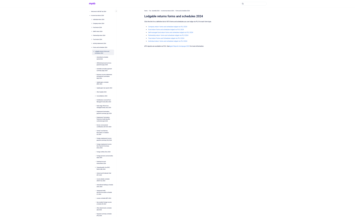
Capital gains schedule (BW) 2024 (102, 83)
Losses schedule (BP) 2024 (104, 198)
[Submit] (242, 3)
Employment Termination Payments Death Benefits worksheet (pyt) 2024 (103, 119)
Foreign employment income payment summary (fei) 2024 (104, 139)
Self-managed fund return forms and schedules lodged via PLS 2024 (170, 32)
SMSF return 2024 (97, 31)
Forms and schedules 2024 (100, 47)
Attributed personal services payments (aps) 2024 (104, 64)
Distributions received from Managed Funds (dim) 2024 (104, 100)
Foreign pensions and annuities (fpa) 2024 (105, 156)
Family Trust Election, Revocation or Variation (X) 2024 (103, 132)
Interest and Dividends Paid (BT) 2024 (104, 174)
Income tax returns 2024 (97, 15)
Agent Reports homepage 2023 (179, 46)
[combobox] (254, 3)
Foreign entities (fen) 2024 (103, 151)
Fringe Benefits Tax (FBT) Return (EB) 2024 (103, 168)
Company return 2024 (98, 23)
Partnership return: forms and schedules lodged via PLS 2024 (168, 35)
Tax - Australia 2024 (154, 10)
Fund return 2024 (97, 27)
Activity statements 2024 (99, 43)
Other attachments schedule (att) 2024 (104, 209)
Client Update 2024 (101, 92)
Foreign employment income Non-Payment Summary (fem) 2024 (104, 146)
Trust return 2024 (97, 39)
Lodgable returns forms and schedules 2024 (102, 52)
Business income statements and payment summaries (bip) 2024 (104, 76)
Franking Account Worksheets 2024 (101, 162)
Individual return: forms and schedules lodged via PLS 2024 (167, 41)
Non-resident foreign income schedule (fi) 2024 (104, 203)
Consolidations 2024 (102, 96)
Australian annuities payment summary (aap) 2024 (104, 69)
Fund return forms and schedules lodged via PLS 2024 (166, 29)
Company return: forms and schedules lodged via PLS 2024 (167, 27)
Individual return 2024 (98, 19)
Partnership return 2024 (99, 35)
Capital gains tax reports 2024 (104, 88)
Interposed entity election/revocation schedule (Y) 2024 (104, 192)
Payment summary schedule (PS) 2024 (104, 214)
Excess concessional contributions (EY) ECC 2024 (104, 126)
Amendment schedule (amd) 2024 (102, 58)
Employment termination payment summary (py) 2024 (104, 112)
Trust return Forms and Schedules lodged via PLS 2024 (166, 38)
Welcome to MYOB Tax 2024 (98, 11)
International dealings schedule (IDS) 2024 (105, 185)
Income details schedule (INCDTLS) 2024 (103, 180)
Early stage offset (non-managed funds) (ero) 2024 (104, 106)
